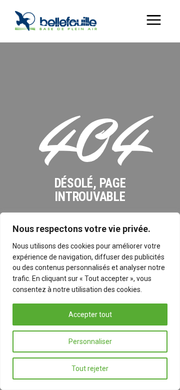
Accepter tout (90, 314)
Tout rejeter (90, 368)
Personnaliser (90, 342)
